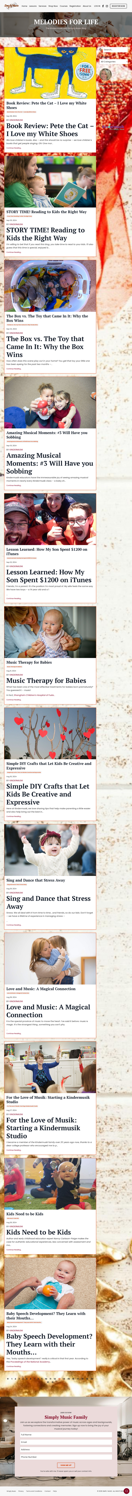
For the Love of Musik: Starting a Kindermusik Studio (48, 1099)
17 (78, 1378)
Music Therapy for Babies (29, 662)
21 (48, 1382)
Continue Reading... (14, 148)
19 (87, 1378)
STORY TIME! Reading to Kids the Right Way (46, 212)
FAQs (55, 1491)
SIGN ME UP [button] (66, 1465)
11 (50, 1378)
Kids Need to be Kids (24, 1214)
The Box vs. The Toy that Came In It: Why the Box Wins (47, 318)
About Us (87, 6)
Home (24, 6)
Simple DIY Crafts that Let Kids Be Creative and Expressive (48, 765)
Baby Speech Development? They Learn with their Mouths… (45, 1315)
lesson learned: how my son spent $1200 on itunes (21, 558)
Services (42, 6)
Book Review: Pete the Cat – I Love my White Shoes (46, 105)
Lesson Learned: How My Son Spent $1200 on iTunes (46, 551)
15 (69, 1378)
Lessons (33, 6)
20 (92, 1378)
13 (59, 1378)
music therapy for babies (14, 666)
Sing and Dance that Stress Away (35, 880)
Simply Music (11, 1491)
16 (73, 1378)
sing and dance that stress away (17, 884)
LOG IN (97, 6)
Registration (75, 6)
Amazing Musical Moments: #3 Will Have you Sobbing (46, 434)
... (34, 695)
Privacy (21, 1491)
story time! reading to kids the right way (19, 216)
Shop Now (53, 6)
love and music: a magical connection (18, 993)
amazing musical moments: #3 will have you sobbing (22, 441)
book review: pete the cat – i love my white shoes (21, 112)
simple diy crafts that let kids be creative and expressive (24, 772)
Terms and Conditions (34, 1491)
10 (46, 1378)
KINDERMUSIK (16, 120)
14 (64, 1378)
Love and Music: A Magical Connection (41, 989)
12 (55, 1378)
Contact (48, 1491)
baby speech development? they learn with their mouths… (24, 1322)
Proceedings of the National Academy (30, 1361)
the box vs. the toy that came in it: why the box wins (22, 325)
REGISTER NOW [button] (118, 6)
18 (82, 1378)
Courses (64, 6)
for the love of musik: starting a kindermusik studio (22, 1106)
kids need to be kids (13, 1218)
